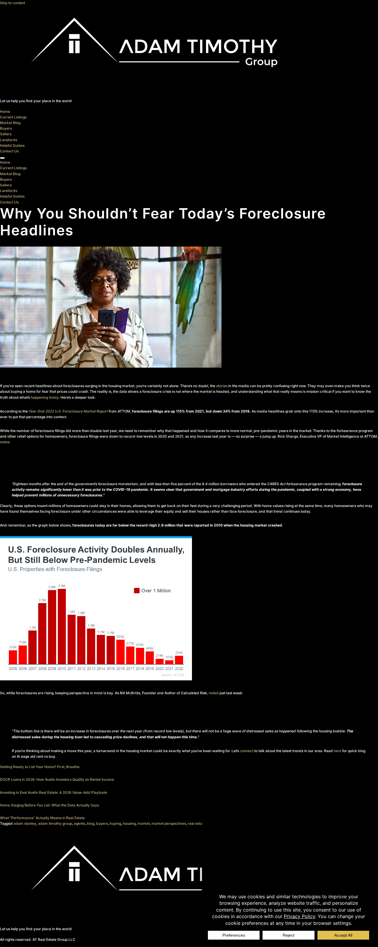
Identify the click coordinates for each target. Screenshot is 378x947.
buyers (102, 823)
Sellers (6, 134)
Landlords (8, 140)
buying (115, 823)
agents (79, 823)
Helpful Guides (12, 145)
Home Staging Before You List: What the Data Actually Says (49, 805)
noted (214, 693)
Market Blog (10, 122)
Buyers (6, 128)
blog (90, 823)
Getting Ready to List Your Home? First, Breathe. (40, 767)
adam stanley (25, 823)
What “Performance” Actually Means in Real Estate (42, 818)
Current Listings (13, 117)
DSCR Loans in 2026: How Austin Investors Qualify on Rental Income (57, 779)
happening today (45, 397)
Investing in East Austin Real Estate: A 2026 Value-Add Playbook (53, 792)
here (337, 751)
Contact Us (9, 151)
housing (129, 823)
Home (5, 111)
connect (246, 751)
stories (221, 386)
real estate (197, 823)
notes (4, 442)
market (144, 823)
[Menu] (2, 158)
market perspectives (168, 823)
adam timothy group (55, 823)
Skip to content (12, 3)
